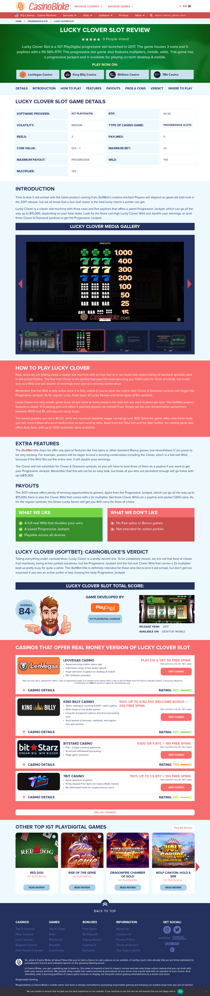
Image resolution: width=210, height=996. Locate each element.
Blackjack (55, 940)
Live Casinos (24, 940)
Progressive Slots (177, 125)
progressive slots (38, 21)
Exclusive (89, 950)
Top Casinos (27, 15)
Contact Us (123, 934)
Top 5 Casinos (25, 929)
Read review (37, 887)
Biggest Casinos (26, 945)
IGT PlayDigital (82, 113)
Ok (180, 991)
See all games (183, 827)
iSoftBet (27, 450)
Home (18, 21)
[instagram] (167, 930)
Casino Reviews (46, 15)
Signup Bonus (92, 940)
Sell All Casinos (105, 812)
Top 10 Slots (57, 929)
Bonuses (68, 15)
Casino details (41, 690)
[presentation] (197, 867)
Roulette (54, 945)
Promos (123, 15)
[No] (206, 991)
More (138, 15)
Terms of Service (127, 945)
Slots (86, 15)
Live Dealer (56, 950)
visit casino (176, 671)
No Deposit (90, 934)
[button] (20, 283)
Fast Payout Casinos (29, 950)
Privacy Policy (125, 940)
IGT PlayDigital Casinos (105, 619)
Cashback (89, 945)
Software (104, 15)
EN (185, 6)
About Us (122, 929)
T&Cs (92, 683)
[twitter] (177, 930)
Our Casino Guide (128, 950)
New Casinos (24, 934)
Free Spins (90, 929)
